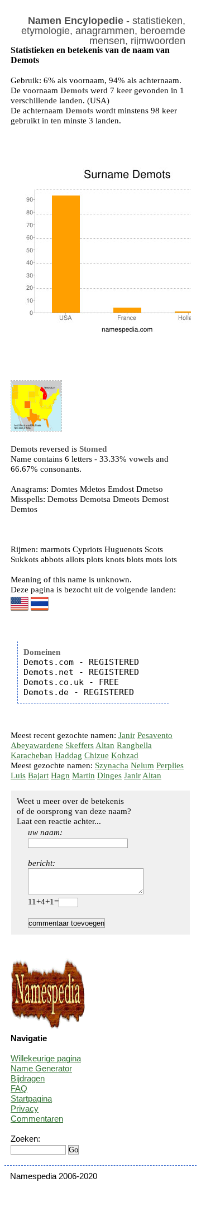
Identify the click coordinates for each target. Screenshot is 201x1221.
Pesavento (155, 735)
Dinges (109, 775)
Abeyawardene (37, 745)
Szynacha (111, 765)
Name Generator (41, 1068)
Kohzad (124, 755)
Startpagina (31, 1098)
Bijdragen (28, 1078)
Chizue (96, 755)
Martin (83, 775)
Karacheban (31, 755)
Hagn (60, 775)
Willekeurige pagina (46, 1058)
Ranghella (134, 745)
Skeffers (79, 745)
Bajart (38, 775)
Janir (126, 735)
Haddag (68, 755)
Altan (104, 745)
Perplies (170, 765)
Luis (18, 775)
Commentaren (37, 1118)
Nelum (142, 765)
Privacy (25, 1108)
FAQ (19, 1088)
